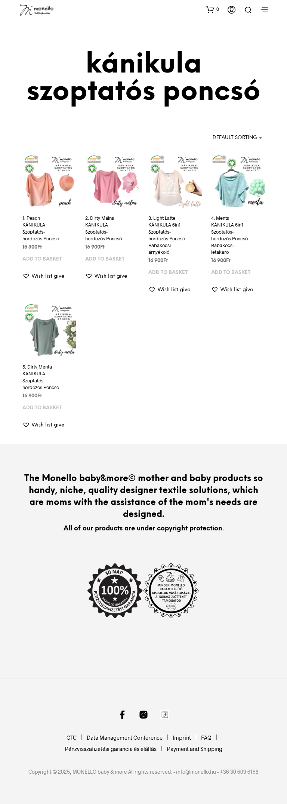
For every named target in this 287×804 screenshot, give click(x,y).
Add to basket (42, 259)
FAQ (206, 737)
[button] (212, 9)
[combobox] (227, 138)
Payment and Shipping (194, 748)
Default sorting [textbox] (235, 137)
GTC (72, 737)
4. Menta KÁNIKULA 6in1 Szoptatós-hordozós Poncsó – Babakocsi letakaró (231, 235)
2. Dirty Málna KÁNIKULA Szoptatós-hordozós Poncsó (103, 228)
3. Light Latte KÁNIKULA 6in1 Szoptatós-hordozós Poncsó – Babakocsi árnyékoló (168, 235)
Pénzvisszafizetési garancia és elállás (111, 748)
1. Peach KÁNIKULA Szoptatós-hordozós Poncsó (40, 228)
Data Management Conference (125, 737)
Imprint (182, 737)
